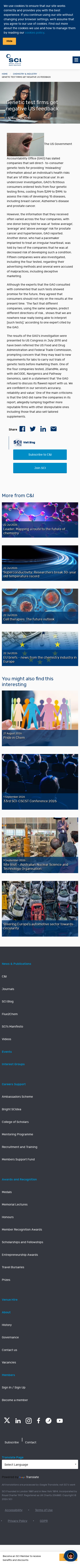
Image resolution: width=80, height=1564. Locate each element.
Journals (8, 989)
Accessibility (14, 1510)
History (7, 1324)
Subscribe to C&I (40, 454)
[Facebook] (38, 1421)
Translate (32, 1477)
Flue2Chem (10, 1014)
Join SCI (40, 468)
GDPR (44, 1520)
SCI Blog (8, 1001)
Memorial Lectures (15, 1204)
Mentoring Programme (17, 1134)
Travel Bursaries (13, 1267)
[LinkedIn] (17, 1421)
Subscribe (12, 1442)
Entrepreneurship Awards (20, 1254)
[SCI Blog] (49, 1421)
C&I (4, 976)
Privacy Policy (17, 1520)
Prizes (6, 1279)
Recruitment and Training (19, 1147)
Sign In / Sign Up (13, 1387)
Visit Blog (29, 442)
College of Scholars (15, 1121)
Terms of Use (44, 1510)
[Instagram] (29, 1421)
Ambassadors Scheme (17, 1096)
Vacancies (9, 1362)
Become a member (15, 1400)
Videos (6, 1039)
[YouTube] (60, 1421)
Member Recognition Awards (22, 1229)
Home (5, 74)
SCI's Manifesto (12, 1026)
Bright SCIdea (11, 1109)
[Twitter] (7, 1422)
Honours (8, 1217)
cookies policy (34, 32)
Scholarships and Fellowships (22, 1242)
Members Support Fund (18, 1159)
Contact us (9, 1350)
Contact (30, 1442)
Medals (7, 1192)
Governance (10, 1337)
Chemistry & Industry (25, 74)
